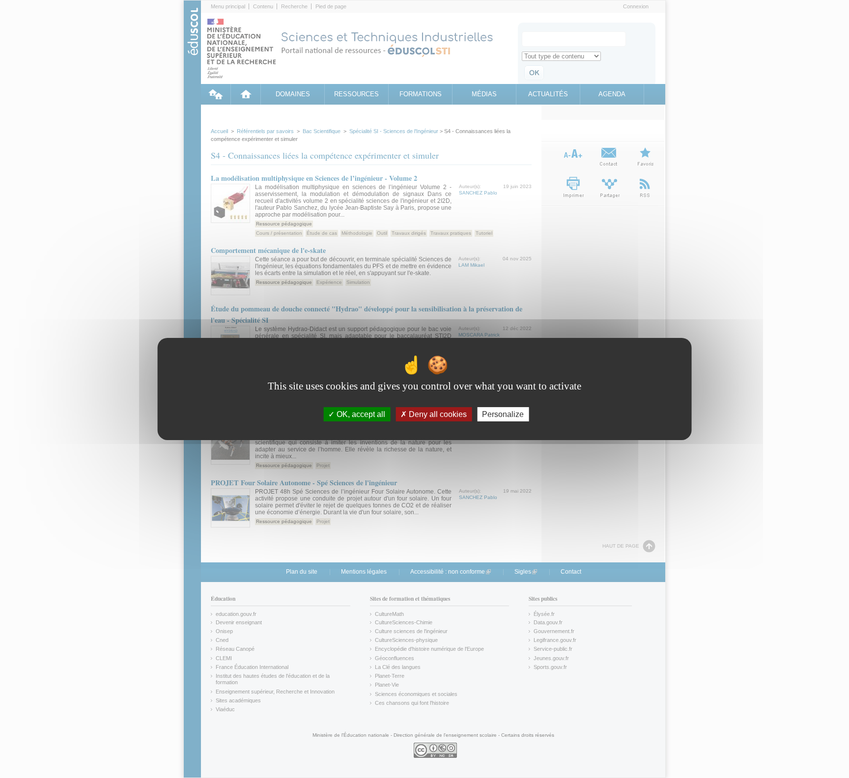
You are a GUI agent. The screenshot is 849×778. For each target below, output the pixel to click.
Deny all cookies (437, 414)
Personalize (503, 414)
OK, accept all (360, 414)
